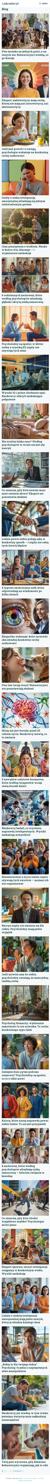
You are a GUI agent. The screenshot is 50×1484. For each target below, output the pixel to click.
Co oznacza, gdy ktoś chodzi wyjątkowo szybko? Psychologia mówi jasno (23, 1221)
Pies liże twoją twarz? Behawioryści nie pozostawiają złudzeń (25, 686)
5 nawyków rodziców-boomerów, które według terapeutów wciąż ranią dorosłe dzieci (23, 783)
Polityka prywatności (25, 1480)
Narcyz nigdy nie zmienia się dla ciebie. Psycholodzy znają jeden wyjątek (23, 929)
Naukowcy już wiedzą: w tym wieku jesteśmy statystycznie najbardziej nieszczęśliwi (25, 1416)
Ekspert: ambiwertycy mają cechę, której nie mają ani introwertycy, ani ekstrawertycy (25, 104)
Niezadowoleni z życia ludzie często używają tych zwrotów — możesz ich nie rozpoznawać (25, 880)
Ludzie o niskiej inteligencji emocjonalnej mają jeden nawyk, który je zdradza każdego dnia (22, 1319)
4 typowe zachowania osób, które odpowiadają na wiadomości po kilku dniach (23, 591)
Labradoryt (10, 3)
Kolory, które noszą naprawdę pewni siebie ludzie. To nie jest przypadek (25, 1122)
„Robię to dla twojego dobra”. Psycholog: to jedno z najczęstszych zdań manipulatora (24, 1368)
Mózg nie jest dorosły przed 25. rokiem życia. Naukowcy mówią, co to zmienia (24, 734)
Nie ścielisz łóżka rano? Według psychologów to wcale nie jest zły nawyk (23, 445)
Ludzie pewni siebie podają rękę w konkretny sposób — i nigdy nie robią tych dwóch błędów (25, 542)
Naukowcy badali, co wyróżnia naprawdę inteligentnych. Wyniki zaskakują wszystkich (24, 831)
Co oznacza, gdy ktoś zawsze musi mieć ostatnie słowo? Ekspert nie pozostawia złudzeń (23, 493)
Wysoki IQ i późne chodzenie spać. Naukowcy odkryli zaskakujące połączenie (24, 396)
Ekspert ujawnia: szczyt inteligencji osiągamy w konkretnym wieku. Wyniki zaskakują (24, 1270)
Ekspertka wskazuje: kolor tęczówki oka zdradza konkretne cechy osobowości (25, 640)
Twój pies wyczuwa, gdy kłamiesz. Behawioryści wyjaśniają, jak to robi (25, 1463)
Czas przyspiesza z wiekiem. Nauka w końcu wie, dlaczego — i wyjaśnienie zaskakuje (24, 250)
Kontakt (40, 1478)
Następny (18, 1471)
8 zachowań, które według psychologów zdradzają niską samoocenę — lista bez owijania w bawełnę (23, 1171)
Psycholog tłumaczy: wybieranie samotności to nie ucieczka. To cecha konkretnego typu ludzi (25, 1026)
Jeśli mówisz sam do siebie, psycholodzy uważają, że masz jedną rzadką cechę (25, 978)
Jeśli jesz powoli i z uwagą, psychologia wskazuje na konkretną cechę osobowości (25, 152)
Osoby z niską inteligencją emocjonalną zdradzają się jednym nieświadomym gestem (23, 201)
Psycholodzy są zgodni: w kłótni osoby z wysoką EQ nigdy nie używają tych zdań (22, 347)
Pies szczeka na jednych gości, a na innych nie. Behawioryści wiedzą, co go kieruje (25, 55)
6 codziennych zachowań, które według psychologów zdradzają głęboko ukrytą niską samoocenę (22, 299)
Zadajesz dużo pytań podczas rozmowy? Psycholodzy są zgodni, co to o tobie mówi (24, 1075)
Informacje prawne (30, 1478)
